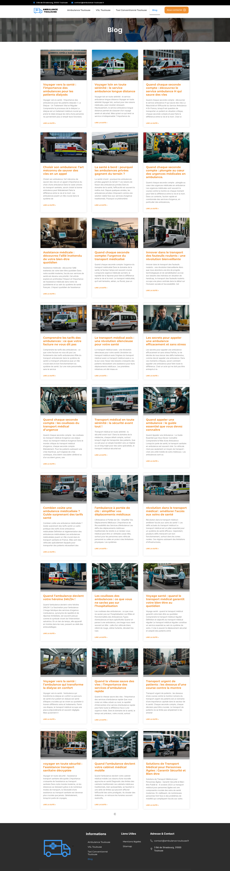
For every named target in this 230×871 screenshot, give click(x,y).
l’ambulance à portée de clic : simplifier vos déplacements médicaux (113, 511)
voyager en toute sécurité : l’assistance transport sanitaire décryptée (62, 767)
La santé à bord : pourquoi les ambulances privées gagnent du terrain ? (114, 170)
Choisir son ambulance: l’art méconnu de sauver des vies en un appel (63, 170)
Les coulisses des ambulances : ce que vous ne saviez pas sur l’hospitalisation (113, 601)
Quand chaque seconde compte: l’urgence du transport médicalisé (112, 256)
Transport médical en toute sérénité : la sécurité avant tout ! (114, 423)
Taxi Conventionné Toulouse (131, 10)
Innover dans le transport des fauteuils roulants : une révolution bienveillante (165, 256)
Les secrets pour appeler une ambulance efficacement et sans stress (166, 341)
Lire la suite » (49, 123)
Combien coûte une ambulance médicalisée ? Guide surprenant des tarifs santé (63, 513)
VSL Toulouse (103, 10)
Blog (154, 10)
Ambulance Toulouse (78, 10)
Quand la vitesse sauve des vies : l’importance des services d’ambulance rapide (114, 686)
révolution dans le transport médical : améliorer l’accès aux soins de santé (166, 511)
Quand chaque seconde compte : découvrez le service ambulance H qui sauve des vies (164, 89)
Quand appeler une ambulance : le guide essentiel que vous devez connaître (164, 424)
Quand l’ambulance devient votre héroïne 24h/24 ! (63, 597)
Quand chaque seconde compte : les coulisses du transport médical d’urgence (61, 424)
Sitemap (127, 846)
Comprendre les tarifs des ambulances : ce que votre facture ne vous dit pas (62, 341)
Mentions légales (132, 841)
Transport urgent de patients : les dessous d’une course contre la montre (166, 684)
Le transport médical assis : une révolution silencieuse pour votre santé (114, 341)
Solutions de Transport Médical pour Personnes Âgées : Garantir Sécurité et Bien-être (166, 768)
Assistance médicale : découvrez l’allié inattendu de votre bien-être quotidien (62, 257)
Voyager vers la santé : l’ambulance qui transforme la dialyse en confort (63, 684)
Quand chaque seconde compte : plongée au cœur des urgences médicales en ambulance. (166, 172)
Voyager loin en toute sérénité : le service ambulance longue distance (115, 88)
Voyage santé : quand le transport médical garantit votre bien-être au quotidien (165, 601)
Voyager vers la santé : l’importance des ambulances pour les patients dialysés (59, 89)
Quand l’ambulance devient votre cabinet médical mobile (115, 767)
